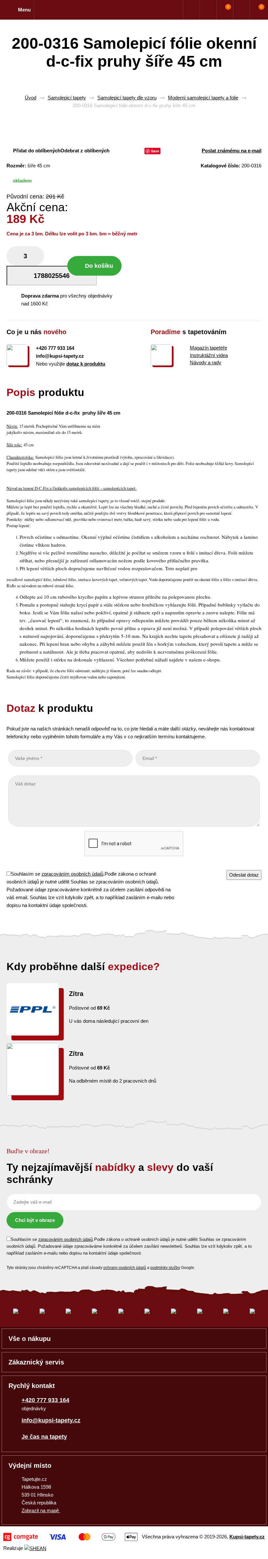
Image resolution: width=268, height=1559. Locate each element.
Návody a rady (205, 362)
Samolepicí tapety (67, 97)
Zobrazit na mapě (41, 1510)
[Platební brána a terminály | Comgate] (70, 1537)
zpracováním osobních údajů (72, 874)
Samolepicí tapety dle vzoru (127, 97)
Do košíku (99, 266)
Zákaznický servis (36, 1362)
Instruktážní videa (209, 355)
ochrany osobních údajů (124, 1267)
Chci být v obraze (35, 1220)
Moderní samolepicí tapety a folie (203, 97)
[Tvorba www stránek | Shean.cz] (35, 1548)
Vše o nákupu (29, 1338)
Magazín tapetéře (208, 348)
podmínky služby (165, 1267)
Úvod (30, 97)
